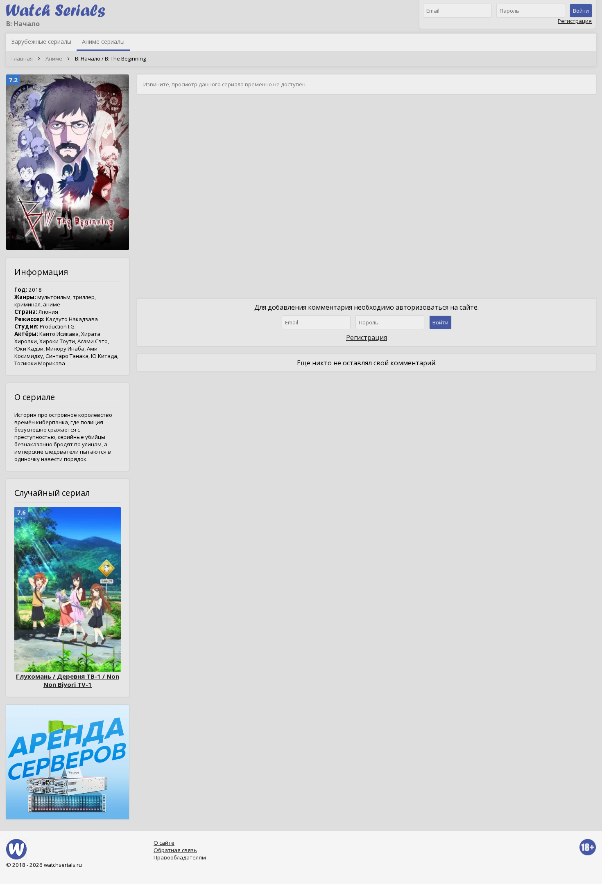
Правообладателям (180, 857)
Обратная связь (175, 850)
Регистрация (575, 21)
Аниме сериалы (103, 41)
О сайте (164, 842)
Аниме (53, 58)
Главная (22, 58)
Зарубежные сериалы (41, 41)
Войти (581, 10)
